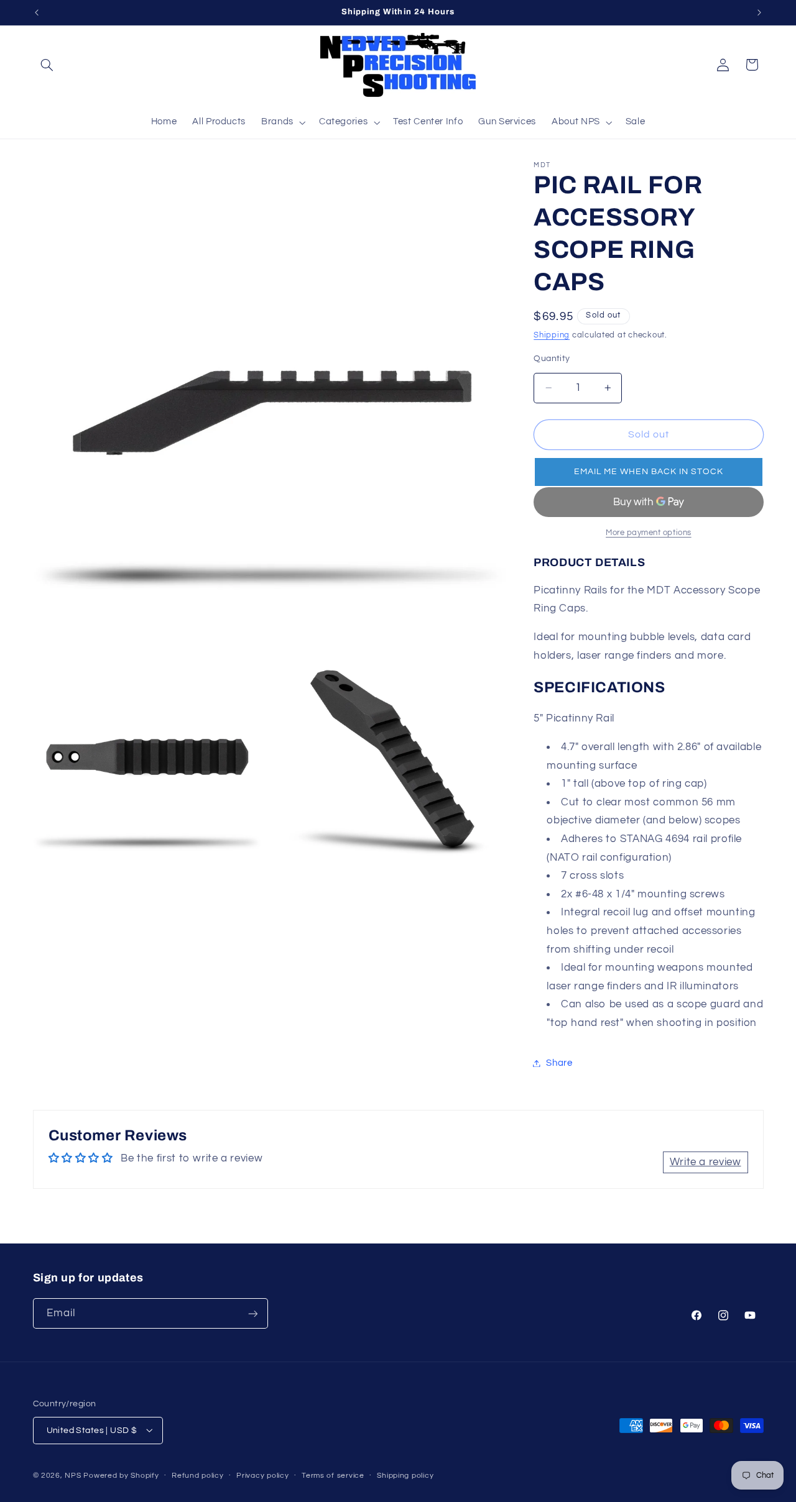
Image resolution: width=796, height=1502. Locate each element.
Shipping (552, 335)
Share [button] (559, 1063)
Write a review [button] (705, 1161)
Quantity (552, 358)
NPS (73, 1475)
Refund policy (198, 1475)
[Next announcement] (759, 12)
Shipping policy (405, 1475)
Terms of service (333, 1475)
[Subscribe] (252, 1313)
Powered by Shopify (121, 1475)
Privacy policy (262, 1475)
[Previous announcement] (36, 12)
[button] (47, 64)
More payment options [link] (649, 533)
